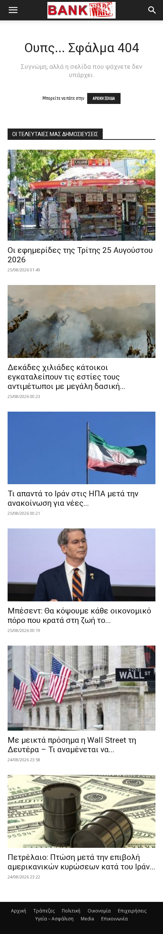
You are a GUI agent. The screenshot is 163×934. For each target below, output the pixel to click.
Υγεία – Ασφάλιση (54, 918)
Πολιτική (71, 911)
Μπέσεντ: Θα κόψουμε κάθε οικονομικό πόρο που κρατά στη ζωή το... (79, 615)
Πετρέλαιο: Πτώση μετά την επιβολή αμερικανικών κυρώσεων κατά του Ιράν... (81, 862)
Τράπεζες (44, 911)
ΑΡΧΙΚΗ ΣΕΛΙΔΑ (104, 98)
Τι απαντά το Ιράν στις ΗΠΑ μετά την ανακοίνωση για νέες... (73, 498)
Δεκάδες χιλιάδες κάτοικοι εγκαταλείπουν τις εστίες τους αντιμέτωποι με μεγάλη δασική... (66, 377)
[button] (13, 10)
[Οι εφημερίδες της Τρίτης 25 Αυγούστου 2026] (81, 195)
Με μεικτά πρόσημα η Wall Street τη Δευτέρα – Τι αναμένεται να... (72, 745)
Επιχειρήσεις (132, 911)
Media (87, 918)
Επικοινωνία (114, 918)
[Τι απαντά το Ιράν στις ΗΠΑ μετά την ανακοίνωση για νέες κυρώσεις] (81, 448)
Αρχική (18, 911)
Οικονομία (99, 911)
